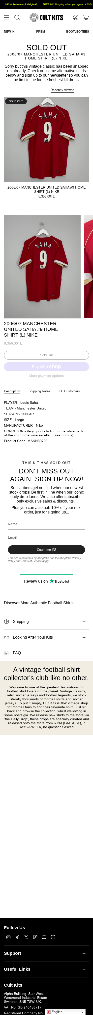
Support (12, 953)
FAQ (17, 653)
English (56, 1012)
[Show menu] (6, 17)
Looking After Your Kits (33, 637)
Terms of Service (31, 560)
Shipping (21, 621)
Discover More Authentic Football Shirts (38, 603)
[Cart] (86, 17)
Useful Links (17, 969)
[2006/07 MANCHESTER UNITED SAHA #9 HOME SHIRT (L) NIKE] (46, 139)
